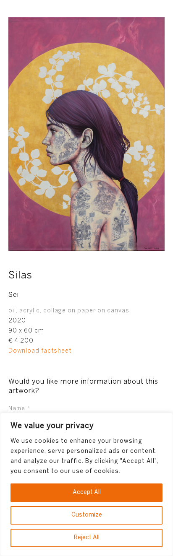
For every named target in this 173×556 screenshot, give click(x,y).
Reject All (87, 537)
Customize (86, 515)
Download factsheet (39, 351)
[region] (86, 484)
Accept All (87, 492)
